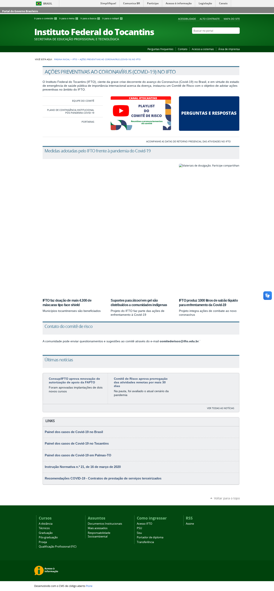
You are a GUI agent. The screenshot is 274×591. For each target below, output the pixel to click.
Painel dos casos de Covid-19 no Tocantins (77, 443)
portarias (88, 121)
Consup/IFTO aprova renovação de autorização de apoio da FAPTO (74, 380)
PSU (139, 528)
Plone (89, 586)
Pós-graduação (48, 537)
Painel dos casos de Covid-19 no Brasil (74, 432)
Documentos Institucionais (105, 523)
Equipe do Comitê (83, 100)
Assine (190, 523)
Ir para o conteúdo (45, 18)
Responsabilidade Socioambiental (99, 534)
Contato (182, 49)
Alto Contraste (210, 18)
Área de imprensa (229, 49)
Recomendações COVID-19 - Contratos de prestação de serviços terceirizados (103, 478)
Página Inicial (62, 59)
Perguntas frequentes (160, 49)
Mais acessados (97, 528)
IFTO (74, 59)
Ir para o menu (68, 18)
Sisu (139, 533)
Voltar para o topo (227, 498)
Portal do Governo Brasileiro (20, 11)
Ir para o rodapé (112, 18)
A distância (45, 523)
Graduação (46, 533)
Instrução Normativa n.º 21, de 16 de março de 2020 (83, 467)
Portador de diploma (150, 537)
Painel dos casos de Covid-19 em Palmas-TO (78, 455)
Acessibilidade (187, 18)
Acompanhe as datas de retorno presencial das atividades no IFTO (188, 141)
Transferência (145, 542)
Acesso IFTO (144, 523)
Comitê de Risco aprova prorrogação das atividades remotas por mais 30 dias (141, 382)
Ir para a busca (89, 18)
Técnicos (44, 528)
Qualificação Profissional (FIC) (57, 546)
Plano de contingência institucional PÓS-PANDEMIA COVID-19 (70, 111)
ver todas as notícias (220, 408)
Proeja (43, 542)
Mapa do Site (232, 18)
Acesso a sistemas (203, 49)
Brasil (47, 3)
